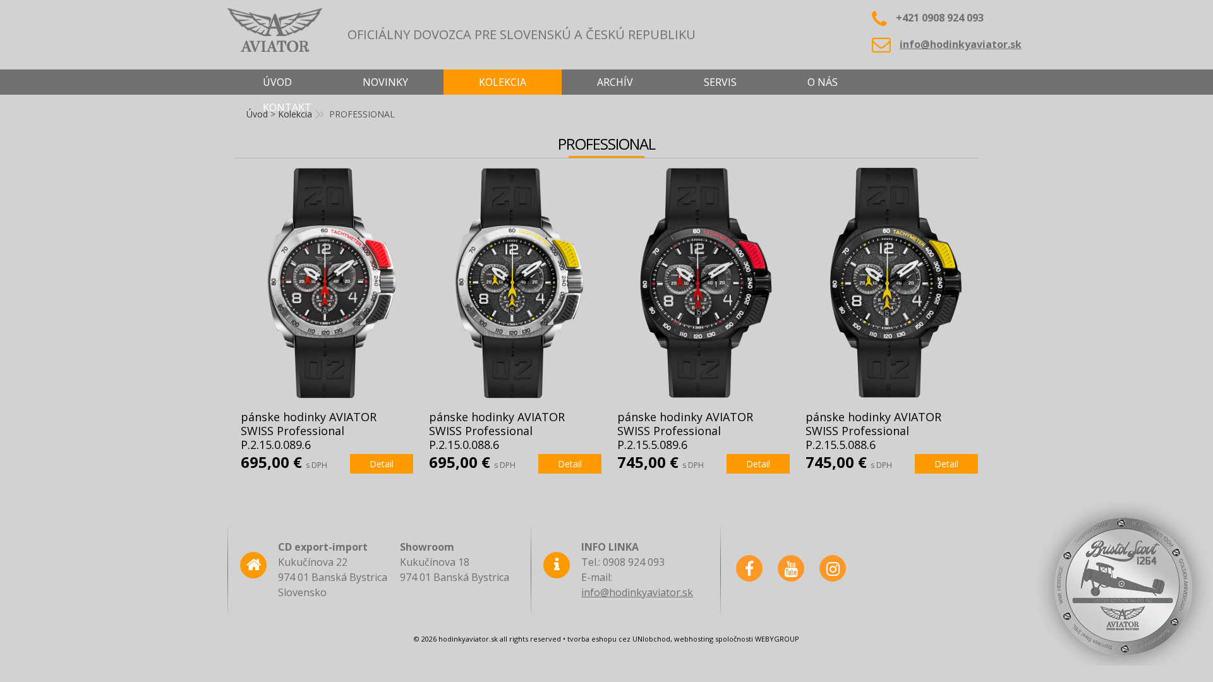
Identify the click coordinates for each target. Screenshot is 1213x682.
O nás (822, 82)
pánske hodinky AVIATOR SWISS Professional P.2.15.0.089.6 (309, 430)
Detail (382, 464)
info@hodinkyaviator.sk (961, 44)
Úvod (277, 82)
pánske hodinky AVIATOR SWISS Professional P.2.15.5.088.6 (873, 430)
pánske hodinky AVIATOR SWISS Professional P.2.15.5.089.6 (685, 430)
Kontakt (287, 107)
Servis (720, 82)
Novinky (385, 82)
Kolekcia (502, 82)
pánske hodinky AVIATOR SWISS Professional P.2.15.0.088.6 (497, 430)
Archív (615, 82)
